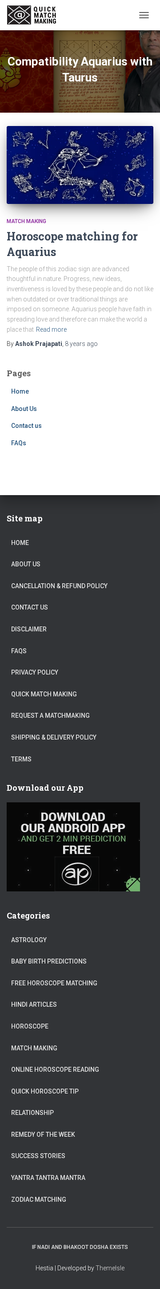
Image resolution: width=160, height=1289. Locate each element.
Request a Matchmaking (50, 715)
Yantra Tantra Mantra (48, 1177)
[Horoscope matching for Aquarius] (80, 165)
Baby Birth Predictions (49, 961)
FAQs (18, 443)
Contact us (26, 425)
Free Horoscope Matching (54, 983)
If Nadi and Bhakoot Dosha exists (80, 1247)
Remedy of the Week (43, 1134)
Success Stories (38, 1155)
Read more (51, 329)
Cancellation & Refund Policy (59, 586)
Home (20, 391)
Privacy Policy (34, 672)
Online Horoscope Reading (55, 1069)
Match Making (26, 221)
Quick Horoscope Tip (45, 1091)
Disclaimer (29, 629)
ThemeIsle (110, 1268)
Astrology (29, 939)
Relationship (32, 1112)
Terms (21, 759)
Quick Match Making (44, 694)
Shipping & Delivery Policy (53, 737)
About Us (24, 408)
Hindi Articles (34, 1004)
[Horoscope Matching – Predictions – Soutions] (36, 15)
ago (81, 343)
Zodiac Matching (38, 1199)
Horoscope (29, 1026)
